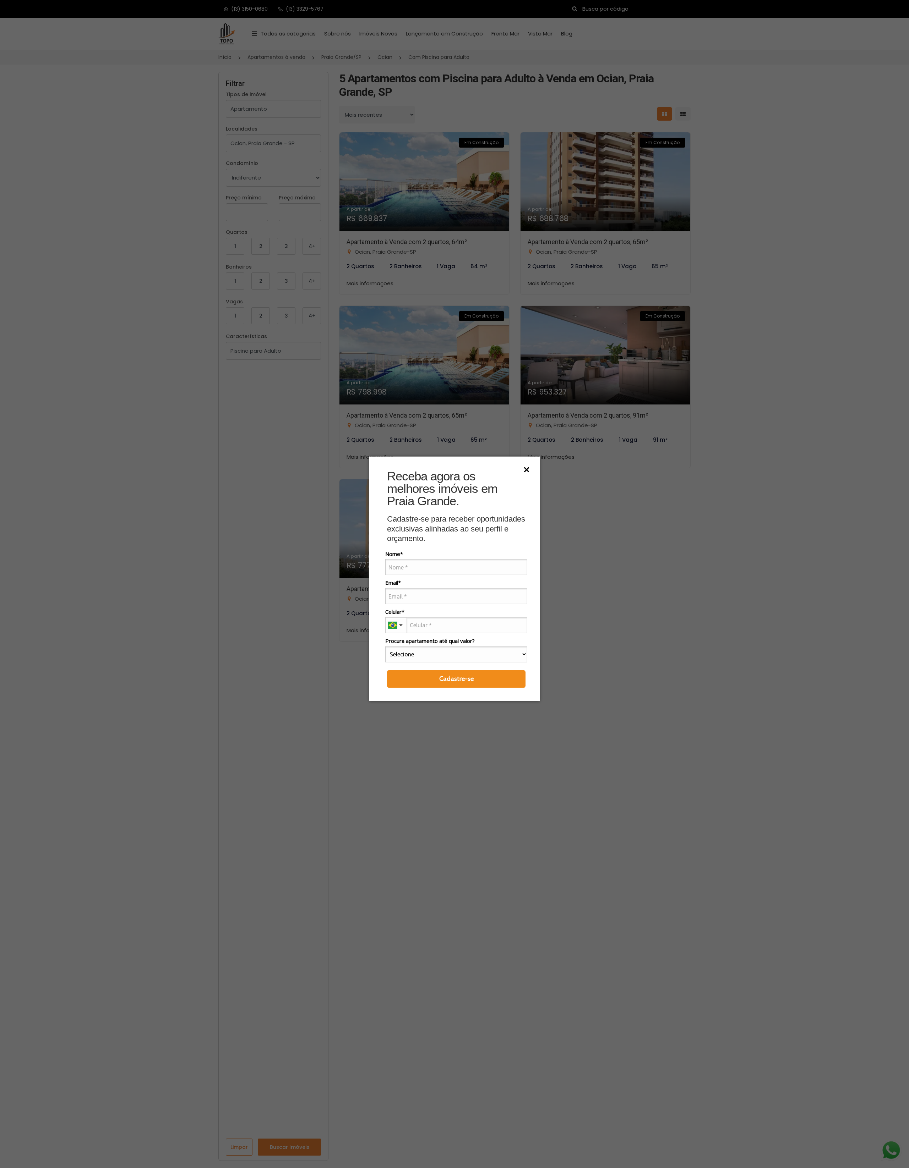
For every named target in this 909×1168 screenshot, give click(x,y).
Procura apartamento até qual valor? (430, 641)
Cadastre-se (456, 678)
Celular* (394, 611)
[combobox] (396, 625)
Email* (393, 582)
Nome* (394, 553)
